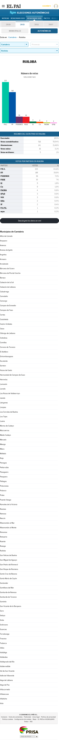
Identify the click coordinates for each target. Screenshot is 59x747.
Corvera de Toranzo (7, 347)
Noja (2, 458)
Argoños (3, 255)
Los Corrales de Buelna (9, 412)
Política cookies (7, 719)
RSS (31, 722)
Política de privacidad (48, 717)
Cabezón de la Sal (7, 282)
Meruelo (3, 440)
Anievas (3, 245)
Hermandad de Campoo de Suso (12, 375)
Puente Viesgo (5, 500)
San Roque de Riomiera (9, 569)
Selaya (2, 615)
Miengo (3, 444)
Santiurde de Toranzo (8, 597)
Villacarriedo (5, 689)
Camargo (3, 301)
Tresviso (3, 639)
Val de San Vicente (7, 671)
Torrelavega (4, 634)
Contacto (4, 717)
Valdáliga (3, 652)
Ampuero (3, 241)
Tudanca (3, 643)
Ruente (2, 541)
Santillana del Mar (7, 588)
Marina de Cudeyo (7, 426)
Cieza (2, 329)
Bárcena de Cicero (7, 269)
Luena (2, 421)
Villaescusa (4, 694)
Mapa (34, 719)
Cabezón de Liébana (8, 287)
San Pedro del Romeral (9, 565)
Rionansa (3, 532)
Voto (1, 703)
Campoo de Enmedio (8, 306)
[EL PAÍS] (14, 6)
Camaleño (4, 296)
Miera (2, 449)
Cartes (2, 315)
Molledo (3, 454)
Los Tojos (3, 417)
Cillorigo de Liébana (7, 333)
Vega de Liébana (6, 680)
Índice (26, 722)
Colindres (3, 338)
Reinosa (3, 514)
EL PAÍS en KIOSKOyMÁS (46, 719)
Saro (2, 611)
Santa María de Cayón (8, 578)
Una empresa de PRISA (29, 730)
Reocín (2, 518)
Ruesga (3, 546)
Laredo (2, 389)
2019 (8, 24)
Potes (2, 495)
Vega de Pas (4, 685)
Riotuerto (3, 537)
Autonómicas (44, 31)
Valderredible (5, 666)
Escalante (4, 361)
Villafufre (3, 699)
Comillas (3, 343)
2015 (22, 24)
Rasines (3, 509)
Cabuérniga (4, 292)
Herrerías (3, 380)
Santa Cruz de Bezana (8, 574)
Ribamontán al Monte (8, 528)
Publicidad (27, 717)
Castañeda (4, 319)
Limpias (3, 407)
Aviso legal (36, 717)
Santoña (3, 602)
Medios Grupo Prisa (29, 736)
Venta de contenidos (16, 717)
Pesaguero (4, 472)
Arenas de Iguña (6, 250)
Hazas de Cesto (6, 370)
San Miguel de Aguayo (8, 560)
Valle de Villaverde (7, 676)
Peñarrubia (4, 467)
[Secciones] (3, 6)
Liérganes (4, 403)
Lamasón (3, 384)
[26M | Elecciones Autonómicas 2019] (29, 12)
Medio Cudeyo (5, 435)
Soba (2, 620)
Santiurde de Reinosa (8, 592)
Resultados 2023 (18, 18)
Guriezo (3, 366)
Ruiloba (3, 551)
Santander (4, 583)
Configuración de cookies (22, 719)
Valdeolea (4, 657)
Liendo (2, 398)
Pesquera (3, 477)
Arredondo (4, 264)
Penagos (3, 463)
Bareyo (2, 278)
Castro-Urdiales (6, 324)
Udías (2, 648)
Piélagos (3, 481)
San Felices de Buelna (8, 555)
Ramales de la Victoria (8, 504)
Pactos (47, 18)
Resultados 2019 (34, 18)
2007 (51, 24)
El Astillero (4, 352)
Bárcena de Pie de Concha (10, 273)
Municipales (15, 31)
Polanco (3, 491)
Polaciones (4, 486)
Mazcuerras (4, 430)
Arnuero (3, 259)
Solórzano (4, 625)
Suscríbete (46, 6)
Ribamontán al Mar (7, 523)
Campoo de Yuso (6, 310)
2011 (36, 24)
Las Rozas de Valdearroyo (10, 393)
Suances (3, 629)
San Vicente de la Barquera (10, 606)
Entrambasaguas (6, 356)
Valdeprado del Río (7, 662)
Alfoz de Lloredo (6, 236)
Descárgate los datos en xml (29, 221)
